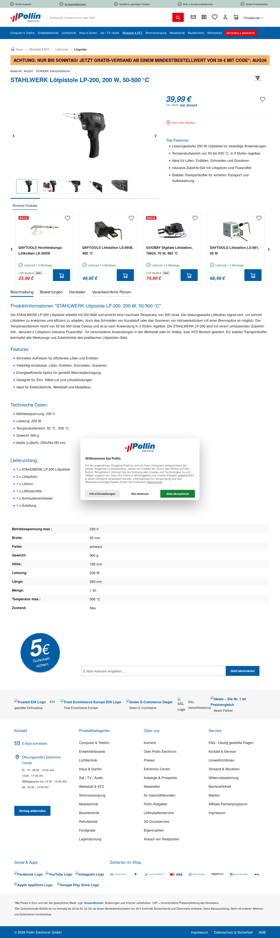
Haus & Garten (90, 768)
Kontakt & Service (222, 751)
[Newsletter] (193, 17)
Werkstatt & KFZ (91, 786)
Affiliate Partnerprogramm (228, 803)
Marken (214, 795)
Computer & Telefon (94, 742)
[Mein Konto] (225, 17)
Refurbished (88, 821)
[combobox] (110, 17)
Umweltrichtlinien (221, 760)
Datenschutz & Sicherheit (233, 932)
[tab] (22, 292)
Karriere (150, 742)
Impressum (217, 812)
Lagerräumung (90, 838)
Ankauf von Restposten (161, 838)
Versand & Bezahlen (224, 768)
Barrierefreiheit (220, 786)
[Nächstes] (155, 135)
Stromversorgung (92, 795)
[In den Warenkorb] (61, 275)
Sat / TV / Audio (91, 777)
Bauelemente (89, 812)
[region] (84, 146)
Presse (149, 760)
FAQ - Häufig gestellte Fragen (231, 742)
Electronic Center (157, 768)
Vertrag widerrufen (32, 811)
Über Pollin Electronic (160, 751)
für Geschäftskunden (159, 795)
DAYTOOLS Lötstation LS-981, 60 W (234, 250)
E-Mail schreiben (34, 743)
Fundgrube (87, 830)
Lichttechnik (88, 760)
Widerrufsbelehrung (223, 777)
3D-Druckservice (156, 821)
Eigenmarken (154, 830)
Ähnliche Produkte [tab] (24, 205)
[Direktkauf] (204, 17)
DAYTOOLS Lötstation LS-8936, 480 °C (107, 250)
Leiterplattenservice (159, 812)
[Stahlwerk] (258, 81)
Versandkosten (93, 903)
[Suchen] (178, 17)
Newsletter (152, 786)
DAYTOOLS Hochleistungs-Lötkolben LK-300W (40, 250)
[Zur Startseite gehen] (25, 16)
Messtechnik (88, 803)
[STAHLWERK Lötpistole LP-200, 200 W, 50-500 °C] (84, 135)
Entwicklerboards (92, 751)
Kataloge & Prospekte (160, 777)
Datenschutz (106, 679)
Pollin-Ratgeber (155, 803)
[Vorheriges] (13, 135)
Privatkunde (252, 18)
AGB (262, 932)
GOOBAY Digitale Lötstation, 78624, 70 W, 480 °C (169, 250)
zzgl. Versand (188, 105)
